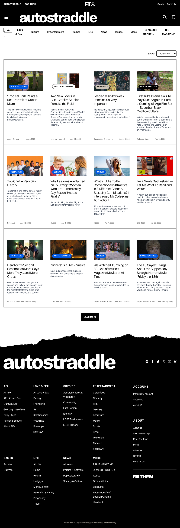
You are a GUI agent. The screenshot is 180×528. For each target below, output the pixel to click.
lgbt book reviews (63, 86)
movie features (19, 87)
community (102, 87)
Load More (90, 317)
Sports (96, 426)
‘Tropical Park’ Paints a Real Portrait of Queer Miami (22, 100)
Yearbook (98, 502)
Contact (137, 456)
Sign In (161, 4)
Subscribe (171, 4)
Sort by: (151, 53)
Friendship (39, 403)
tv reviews (16, 256)
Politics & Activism (73, 470)
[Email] (169, 361)
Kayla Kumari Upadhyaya (105, 302)
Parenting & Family (43, 492)
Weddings (38, 420)
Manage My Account (143, 394)
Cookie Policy (84, 522)
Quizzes (8, 470)
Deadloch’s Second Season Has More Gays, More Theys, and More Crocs (23, 270)
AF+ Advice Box (12, 398)
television (16, 172)
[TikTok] (158, 361)
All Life (37, 464)
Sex (35, 409)
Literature (98, 415)
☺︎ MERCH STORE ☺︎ (104, 470)
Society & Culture (73, 481)
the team (141, 223)
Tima (52, 302)
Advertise (137, 450)
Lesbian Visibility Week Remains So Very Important (109, 100)
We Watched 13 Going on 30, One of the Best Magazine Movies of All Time (111, 270)
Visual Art (98, 448)
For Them (30, 4)
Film (95, 403)
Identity (67, 413)
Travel (36, 503)
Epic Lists (98, 486)
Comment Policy (109, 522)
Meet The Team (140, 439)
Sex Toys (38, 432)
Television (98, 437)
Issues (96, 475)
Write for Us (138, 461)
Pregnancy (39, 498)
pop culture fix (148, 87)
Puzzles (8, 464)
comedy (57, 172)
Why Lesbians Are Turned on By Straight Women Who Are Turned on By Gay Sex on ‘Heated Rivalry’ (67, 188)
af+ (142, 172)
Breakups (38, 426)
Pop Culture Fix (71, 475)
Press (136, 444)
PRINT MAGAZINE (103, 464)
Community (69, 402)
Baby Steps (10, 415)
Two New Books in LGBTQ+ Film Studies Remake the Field (64, 100)
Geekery (97, 409)
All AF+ (7, 392)
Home (36, 470)
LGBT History (70, 425)
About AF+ (9, 426)
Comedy (97, 398)
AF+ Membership (141, 433)
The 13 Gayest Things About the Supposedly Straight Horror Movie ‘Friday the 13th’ (152, 270)
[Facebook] (152, 361)
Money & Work (41, 486)
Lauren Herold (57, 139)
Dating (37, 398)
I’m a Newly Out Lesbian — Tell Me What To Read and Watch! (155, 185)
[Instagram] (147, 361)
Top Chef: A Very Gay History (21, 183)
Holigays (38, 481)
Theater (97, 443)
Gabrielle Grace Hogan (105, 139)
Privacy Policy (96, 522)
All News (68, 464)
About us (137, 428)
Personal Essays (13, 420)
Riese (53, 223)
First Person (70, 408)
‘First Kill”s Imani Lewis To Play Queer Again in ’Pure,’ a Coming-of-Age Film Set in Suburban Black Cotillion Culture (154, 103)
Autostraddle (12, 4)
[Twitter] (163, 361)
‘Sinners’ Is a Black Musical (68, 265)
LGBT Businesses (73, 419)
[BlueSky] (175, 361)
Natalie (11, 223)
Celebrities (99, 392)
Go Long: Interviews (14, 409)
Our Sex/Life (11, 403)
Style (96, 432)
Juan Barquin (13, 139)
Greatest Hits (100, 481)
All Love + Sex (41, 392)
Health (37, 475)
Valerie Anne (143, 139)
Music (96, 420)
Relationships (40, 415)
